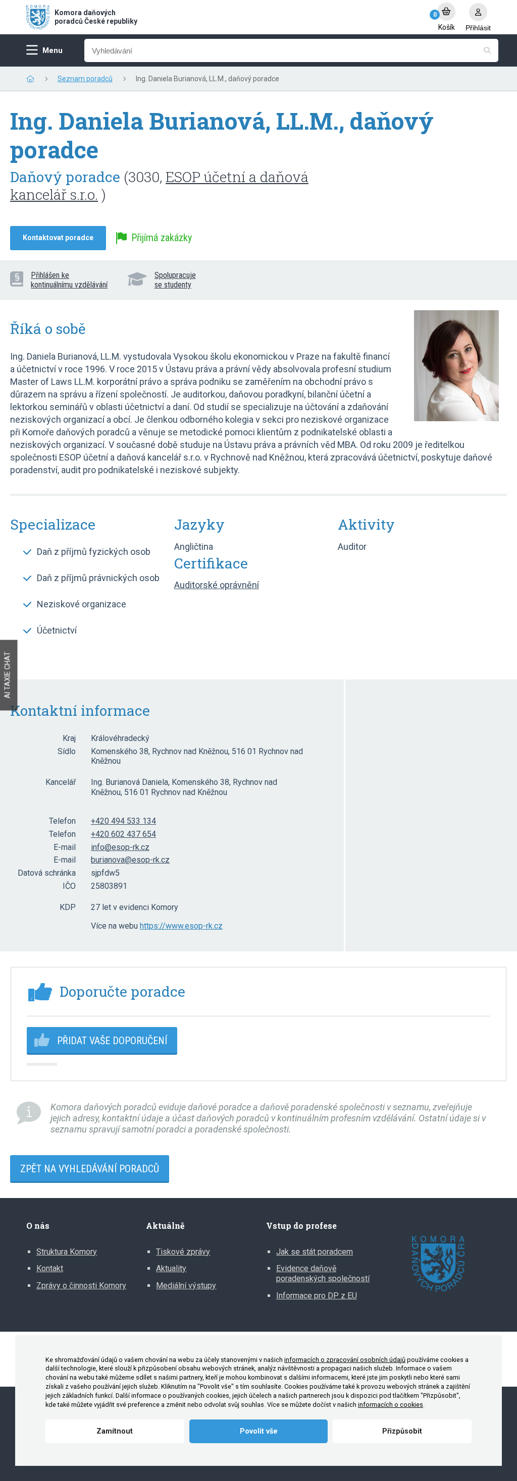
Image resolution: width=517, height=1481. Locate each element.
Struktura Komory (66, 1252)
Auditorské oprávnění (216, 585)
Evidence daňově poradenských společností (323, 1273)
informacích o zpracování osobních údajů (344, 1359)
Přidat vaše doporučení (112, 1041)
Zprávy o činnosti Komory (81, 1285)
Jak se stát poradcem (314, 1252)
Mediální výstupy (186, 1285)
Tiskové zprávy (183, 1252)
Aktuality (171, 1268)
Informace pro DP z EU (316, 1295)
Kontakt (49, 1268)
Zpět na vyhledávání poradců (89, 1169)
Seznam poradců (85, 79)
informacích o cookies (390, 1404)
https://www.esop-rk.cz (181, 926)
